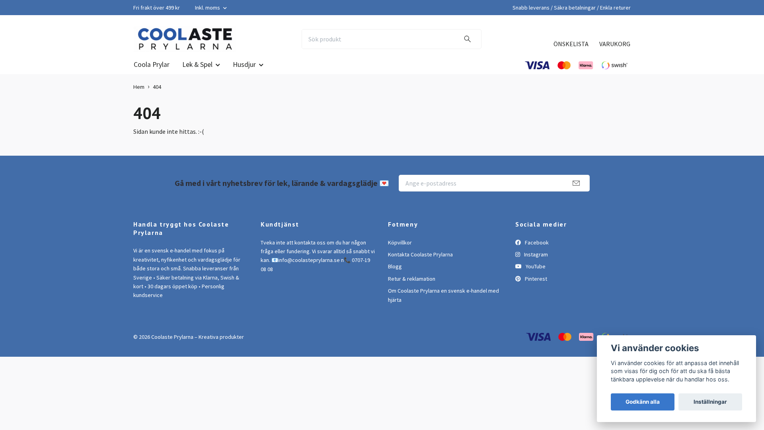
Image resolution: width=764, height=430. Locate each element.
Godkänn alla (643, 402)
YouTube (535, 266)
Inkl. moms (208, 7)
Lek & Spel (197, 64)
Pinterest (535, 278)
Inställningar (710, 402)
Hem (138, 86)
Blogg (395, 266)
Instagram (535, 254)
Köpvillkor (400, 242)
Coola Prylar (152, 64)
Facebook (536, 242)
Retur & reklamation (411, 278)
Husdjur (244, 64)
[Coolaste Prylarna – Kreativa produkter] (185, 39)
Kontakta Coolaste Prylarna (420, 254)
